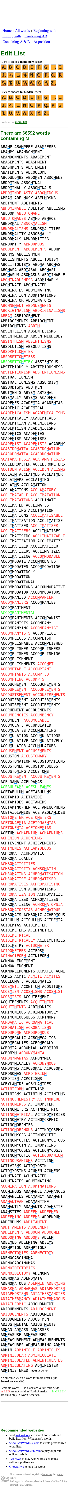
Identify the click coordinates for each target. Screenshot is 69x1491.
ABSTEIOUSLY (14, 367)
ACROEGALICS (42, 1037)
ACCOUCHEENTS (45, 684)
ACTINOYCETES (15, 1140)
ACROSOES (11, 1073)
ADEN (59, 1345)
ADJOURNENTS (14, 1309)
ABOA (38, 264)
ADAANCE (33, 1191)
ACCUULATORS (42, 746)
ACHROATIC (32, 853)
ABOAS (53, 264)
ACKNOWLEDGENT (17, 966)
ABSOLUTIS (12, 346)
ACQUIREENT (36, 996)
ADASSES (39, 1329)
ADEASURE (11, 1334)
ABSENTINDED (14, 336)
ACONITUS (52, 986)
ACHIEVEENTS (42, 843)
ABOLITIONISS (15, 264)
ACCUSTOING (13, 771)
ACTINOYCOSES (15, 1150)
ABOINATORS (38, 300)
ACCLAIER (52, 474)
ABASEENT (40, 157)
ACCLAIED (29, 474)
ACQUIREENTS (14, 1002)
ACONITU (30, 986)
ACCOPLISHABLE (17, 643)
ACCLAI (9, 474)
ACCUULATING (42, 730)
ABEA (6, 198)
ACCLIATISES (46, 531)
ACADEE (48, 397)
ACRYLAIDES (38, 1083)
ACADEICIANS (42, 423)
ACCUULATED (38, 725)
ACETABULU (12, 792)
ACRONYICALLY (15, 1063)
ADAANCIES (12, 1196)
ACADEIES (34, 433)
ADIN (6, 1350)
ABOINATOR (12, 300)
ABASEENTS (12, 162)
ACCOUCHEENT (14, 684)
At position (42, 42)
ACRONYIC (40, 1058)
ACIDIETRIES (51, 940)
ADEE (47, 1237)
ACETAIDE (31, 797)
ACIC (20, 976)
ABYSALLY (11, 397)
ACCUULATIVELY (46, 740)
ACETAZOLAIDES (49, 812)
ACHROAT (10, 853)
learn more (47, 1474)
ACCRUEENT (12, 710)
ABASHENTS (12, 167)
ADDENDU (51, 1217)
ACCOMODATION (15, 577)
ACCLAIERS (12, 479)
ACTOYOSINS (13, 1171)
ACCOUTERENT (14, 700)
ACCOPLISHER (14, 648)
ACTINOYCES (13, 1135)
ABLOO (7, 213)
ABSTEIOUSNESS (46, 367)
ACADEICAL (32, 408)
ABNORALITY (13, 233)
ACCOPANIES (43, 602)
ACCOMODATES (14, 566)
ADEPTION (11, 1247)
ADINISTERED (14, 1370)
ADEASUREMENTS (49, 1340)
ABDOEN (34, 177)
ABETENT (10, 203)
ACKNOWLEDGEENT (18, 961)
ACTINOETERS (14, 1109)
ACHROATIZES (44, 899)
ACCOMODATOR (14, 592)
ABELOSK (23, 198)
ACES (6, 976)
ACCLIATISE (50, 520)
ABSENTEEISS (42, 331)
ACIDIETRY (12, 945)
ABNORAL (10, 223)
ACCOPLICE (44, 633)
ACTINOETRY (13, 1119)
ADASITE (53, 1206)
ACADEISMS (35, 438)
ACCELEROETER (15, 464)
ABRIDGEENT (27, 315)
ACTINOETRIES (50, 1114)
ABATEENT (36, 167)
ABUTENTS (11, 392)
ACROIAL (28, 1048)
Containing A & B (16, 42)
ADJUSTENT (39, 1319)
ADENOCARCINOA (17, 1258)
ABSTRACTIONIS (17, 377)
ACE (60, 971)
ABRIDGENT (41, 321)
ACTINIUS (54, 1094)
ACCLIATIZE (50, 541)
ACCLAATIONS (14, 490)
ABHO (34, 218)
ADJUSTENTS (43, 1324)
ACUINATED (35, 1176)
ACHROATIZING (15, 904)
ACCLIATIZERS (15, 551)
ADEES (46, 1242)
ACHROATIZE (50, 894)
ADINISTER (46, 1365)
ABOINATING (38, 290)
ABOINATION (13, 295)
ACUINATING (38, 1181)
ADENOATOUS (13, 1283)
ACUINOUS (11, 1191)
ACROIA (9, 1048)
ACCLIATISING (15, 536)
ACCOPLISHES (14, 653)
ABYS (29, 392)
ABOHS (7, 254)
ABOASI (48, 269)
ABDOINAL (31, 182)
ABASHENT (36, 162)
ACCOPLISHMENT (17, 659)
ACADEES (10, 402)
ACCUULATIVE (14, 740)
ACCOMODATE (13, 561)
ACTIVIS (44, 1160)
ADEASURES (12, 1345)
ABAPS (7, 152)
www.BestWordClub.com (25, 1450)
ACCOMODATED (42, 561)
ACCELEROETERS (49, 464)
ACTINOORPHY (49, 1129)
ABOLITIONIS (44, 259)
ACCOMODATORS (45, 592)
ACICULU (10, 920)
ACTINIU (33, 1094)
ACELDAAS (31, 781)
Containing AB (36, 36)
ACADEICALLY (14, 418)
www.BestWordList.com (24, 1443)
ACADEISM (11, 438)
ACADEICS (11, 433)
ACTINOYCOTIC (15, 1155)
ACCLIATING (13, 510)
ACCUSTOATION (15, 761)
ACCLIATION (40, 510)
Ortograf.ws (16, 1466)
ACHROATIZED (14, 899)
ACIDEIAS (11, 925)
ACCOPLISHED (49, 643)
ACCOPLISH (39, 638)
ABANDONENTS (14, 157)
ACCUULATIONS (45, 735)
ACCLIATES (37, 505)
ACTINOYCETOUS (49, 1140)
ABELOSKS (45, 198)
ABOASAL (28, 269)
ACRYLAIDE (12, 1083)
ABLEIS (36, 208)
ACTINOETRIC (44, 1109)
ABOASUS (30, 274)
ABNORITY (11, 244)
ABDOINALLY (13, 187)
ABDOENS (53, 177)
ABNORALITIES (45, 228)
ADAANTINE (37, 1201)
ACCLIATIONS (14, 515)
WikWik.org (23, 1435)
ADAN (6, 1329)
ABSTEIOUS (46, 361)
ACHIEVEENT (13, 843)
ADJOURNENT (40, 1304)
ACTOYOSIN (35, 1165)
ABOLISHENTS (14, 259)
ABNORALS (11, 239)
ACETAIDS (36, 802)
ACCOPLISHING (45, 653)
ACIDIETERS (13, 930)
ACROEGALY (41, 1042)
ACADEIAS (52, 402)
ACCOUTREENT (14, 705)
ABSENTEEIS (13, 331)
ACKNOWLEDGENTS (18, 971)
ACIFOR (36, 950)
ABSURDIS (47, 382)
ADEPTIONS (35, 1247)
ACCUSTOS (38, 771)
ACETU (7, 833)
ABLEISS (56, 208)
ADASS (21, 1329)
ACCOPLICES (13, 638)
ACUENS (52, 1171)
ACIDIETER (35, 925)
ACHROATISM (13, 889)
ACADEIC (10, 408)
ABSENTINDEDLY (46, 336)
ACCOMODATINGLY (18, 572)
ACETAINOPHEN (15, 807)
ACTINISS (11, 1094)
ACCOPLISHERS (45, 648)
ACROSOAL (31, 1068)
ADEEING (28, 1242)
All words (22, 30)
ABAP (6, 146)
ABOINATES (12, 290)
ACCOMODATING (45, 566)
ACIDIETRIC (40, 930)
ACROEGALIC (13, 1037)
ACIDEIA (53, 920)
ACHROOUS (54, 914)
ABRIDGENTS (13, 326)
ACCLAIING (37, 479)
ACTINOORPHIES (17, 1124)
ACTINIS (35, 1089)
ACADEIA (30, 402)
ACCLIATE (45, 500)
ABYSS (30, 397)
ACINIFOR (38, 955)
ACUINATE (11, 1176)
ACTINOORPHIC (43, 1119)
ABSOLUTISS (38, 346)
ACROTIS (10, 1078)
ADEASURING (38, 1345)
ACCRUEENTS (38, 710)
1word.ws (15, 1458)
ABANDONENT (29, 152)
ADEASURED (35, 1334)
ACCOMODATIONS (17, 587)
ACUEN (35, 1171)
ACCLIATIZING (15, 556)
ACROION (49, 1048)
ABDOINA (10, 182)
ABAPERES (45, 146)
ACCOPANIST (47, 618)
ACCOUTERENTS (45, 700)
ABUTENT (35, 387)
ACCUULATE (12, 725)
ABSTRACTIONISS (18, 382)
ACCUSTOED (12, 766)
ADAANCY (35, 1196)
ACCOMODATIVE (50, 587)
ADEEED (9, 1242)
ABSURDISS (12, 387)
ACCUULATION (14, 735)
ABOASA (9, 269)
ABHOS (49, 218)
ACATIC (45, 971)
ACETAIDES (12, 802)
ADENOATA (31, 1278)
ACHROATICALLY (17, 858)
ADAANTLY (11, 1206)
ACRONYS (10, 1068)
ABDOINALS (39, 187)
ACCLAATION (34, 484)
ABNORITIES (36, 239)
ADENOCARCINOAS (18, 1263)
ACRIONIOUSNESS (18, 1017)
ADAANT (55, 1196)
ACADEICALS (43, 418)
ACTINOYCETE (42, 1135)
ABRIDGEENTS (14, 321)
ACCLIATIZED (14, 546)
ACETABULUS (38, 792)
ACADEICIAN (13, 423)
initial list (21, 122)
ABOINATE (11, 285)
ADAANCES (54, 1191)
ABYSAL (45, 392)
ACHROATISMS (42, 889)
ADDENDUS (11, 1222)
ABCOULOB (36, 172)
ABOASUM (10, 274)
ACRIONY (46, 1017)
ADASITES (11, 1212)
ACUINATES (12, 1181)
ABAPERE (23, 146)
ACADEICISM (13, 428)
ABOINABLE (53, 274)
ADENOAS (10, 1278)
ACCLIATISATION (18, 520)
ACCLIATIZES (46, 551)
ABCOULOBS (12, 177)
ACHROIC (33, 914)
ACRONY (9, 1053)
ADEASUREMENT (15, 1340)
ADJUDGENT (41, 1314)
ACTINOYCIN (13, 1145)
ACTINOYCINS (42, 1145)
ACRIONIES (39, 1007)
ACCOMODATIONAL (18, 582)
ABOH (54, 249)
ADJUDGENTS (13, 1319)
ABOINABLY (46, 280)
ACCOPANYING (14, 628)
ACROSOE (53, 1068)
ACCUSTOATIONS (49, 761)
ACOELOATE (12, 981)
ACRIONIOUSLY (43, 1012)
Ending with (11, 36)
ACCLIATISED (14, 525)
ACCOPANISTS (14, 623)
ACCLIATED (12, 505)
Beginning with (44, 30)
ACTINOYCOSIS (48, 1150)
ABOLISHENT (29, 254)
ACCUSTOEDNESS (42, 766)
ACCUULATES (13, 730)
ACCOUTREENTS (45, 705)
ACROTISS (31, 1078)
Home (7, 30)
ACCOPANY (40, 623)
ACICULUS (31, 920)
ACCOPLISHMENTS (18, 664)
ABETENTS (31, 203)
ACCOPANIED (13, 597)
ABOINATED (35, 285)
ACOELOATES (38, 981)
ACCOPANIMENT (15, 607)
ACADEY (57, 443)
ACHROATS (11, 914)
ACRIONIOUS (13, 1012)
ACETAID (10, 797)
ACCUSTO (10, 756)
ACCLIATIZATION (18, 541)
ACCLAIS (10, 484)
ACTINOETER (40, 1104)
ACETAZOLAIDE (15, 812)
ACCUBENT (11, 720)
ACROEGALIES (14, 1042)
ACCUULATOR (13, 746)
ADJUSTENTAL (14, 1324)
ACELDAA (10, 781)
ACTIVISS (11, 1165)
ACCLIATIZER (44, 546)
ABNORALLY (39, 233)
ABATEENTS (12, 172)
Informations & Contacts (21, 1484)
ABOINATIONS (42, 295)
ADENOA (41, 1273)
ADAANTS (33, 1206)
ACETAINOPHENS (49, 807)
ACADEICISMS (42, 428)
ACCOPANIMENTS (17, 618)
